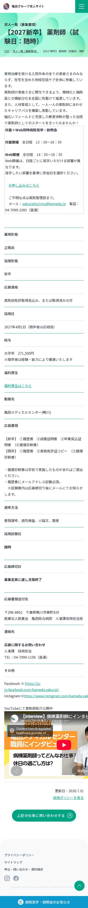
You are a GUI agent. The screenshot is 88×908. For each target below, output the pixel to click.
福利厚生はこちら (18, 385)
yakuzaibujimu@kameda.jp (44, 203)
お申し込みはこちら (24, 185)
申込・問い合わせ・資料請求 (23, 869)
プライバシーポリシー (19, 855)
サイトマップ (13, 862)
